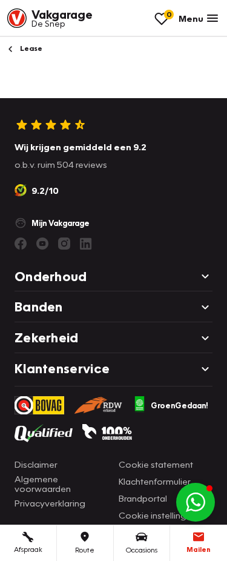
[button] (195, 502)
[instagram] (64, 243)
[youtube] (42, 243)
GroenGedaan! (179, 405)
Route (84, 549)
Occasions (141, 549)
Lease (30, 48)
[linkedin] (86, 243)
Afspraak (28, 549)
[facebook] (21, 243)
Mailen (198, 549)
